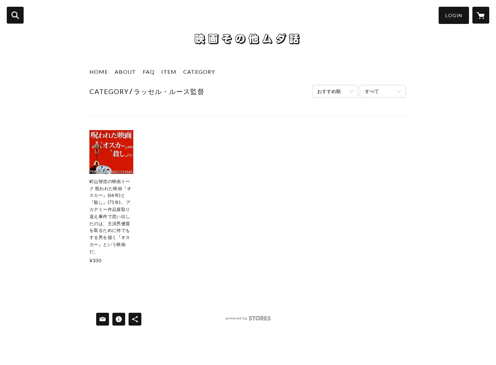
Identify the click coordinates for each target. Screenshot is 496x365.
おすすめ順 (329, 91)
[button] (454, 15)
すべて (372, 91)
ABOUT (125, 71)
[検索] (15, 15)
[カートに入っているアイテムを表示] (480, 15)
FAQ (149, 71)
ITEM (168, 71)
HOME (98, 71)
